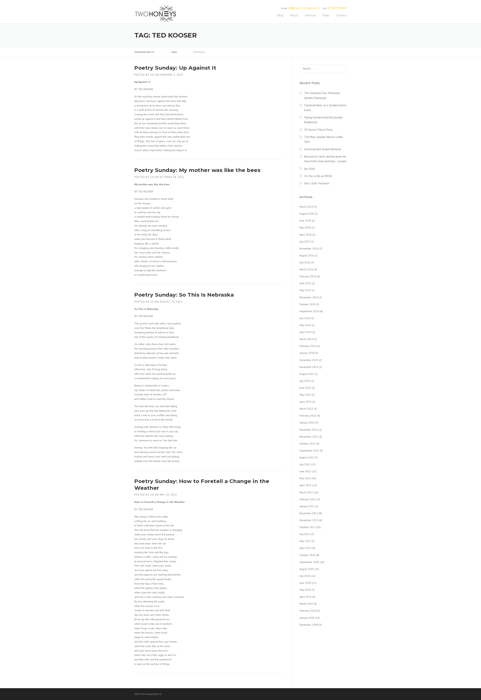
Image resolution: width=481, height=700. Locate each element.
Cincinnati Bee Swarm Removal (322, 149)
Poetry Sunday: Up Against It (175, 68)
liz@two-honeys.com (304, 8)
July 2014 (304, 318)
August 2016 (306, 255)
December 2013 (308, 360)
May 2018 (305, 227)
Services (310, 15)
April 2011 (305, 548)
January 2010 (306, 617)
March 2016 (306, 269)
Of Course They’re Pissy (318, 129)
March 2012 (306, 492)
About (294, 15)
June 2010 (305, 583)
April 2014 (305, 332)
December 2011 (308, 513)
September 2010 (309, 562)
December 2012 (308, 429)
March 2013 (306, 408)
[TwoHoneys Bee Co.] (155, 13)
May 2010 (305, 589)
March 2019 (306, 206)
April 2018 (305, 234)
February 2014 (307, 346)
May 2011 (305, 541)
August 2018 (306, 213)
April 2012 (305, 485)
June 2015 (305, 283)
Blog (280, 15)
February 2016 (307, 276)
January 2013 (306, 422)
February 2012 (307, 499)
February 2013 (307, 415)
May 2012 (305, 478)
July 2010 (304, 576)
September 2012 (309, 450)
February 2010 (307, 610)
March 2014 (306, 339)
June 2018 (305, 220)
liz (152, 74)
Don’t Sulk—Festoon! (316, 183)
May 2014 (305, 325)
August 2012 (306, 457)
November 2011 (308, 520)
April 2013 (305, 401)
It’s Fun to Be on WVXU (318, 176)
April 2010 (305, 596)
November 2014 (308, 297)
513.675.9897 (337, 8)
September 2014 (309, 311)
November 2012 (308, 436)
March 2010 (306, 603)
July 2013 (304, 381)
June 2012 (305, 471)
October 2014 (307, 304)
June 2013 (305, 388)
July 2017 (304, 241)
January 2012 (306, 506)
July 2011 (304, 534)
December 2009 (308, 624)
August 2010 (306, 569)
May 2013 (305, 394)
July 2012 (304, 464)
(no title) (309, 168)
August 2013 (306, 374)
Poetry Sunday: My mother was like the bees (197, 170)
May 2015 (305, 290)
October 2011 (307, 527)
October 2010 (307, 555)
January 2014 (306, 353)
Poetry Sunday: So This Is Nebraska (184, 295)
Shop (326, 15)
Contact (341, 15)
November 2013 (308, 367)
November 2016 (308, 248)
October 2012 (307, 443)
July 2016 (304, 262)
